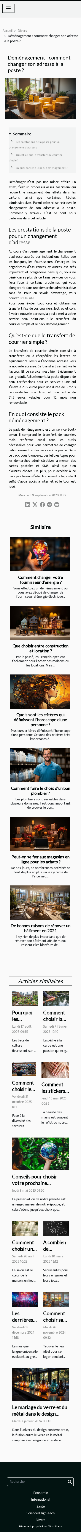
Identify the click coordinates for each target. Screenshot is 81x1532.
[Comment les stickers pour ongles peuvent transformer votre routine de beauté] (55, 1070)
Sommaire (22, 134)
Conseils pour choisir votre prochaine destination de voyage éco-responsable (36, 1186)
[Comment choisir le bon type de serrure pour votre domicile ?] (24, 1069)
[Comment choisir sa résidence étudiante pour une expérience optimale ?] (56, 1299)
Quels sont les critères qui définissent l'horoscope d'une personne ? (40, 719)
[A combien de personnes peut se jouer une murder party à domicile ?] (56, 1228)
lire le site (27, 298)
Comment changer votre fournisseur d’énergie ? (40, 580)
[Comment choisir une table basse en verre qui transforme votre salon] (25, 1228)
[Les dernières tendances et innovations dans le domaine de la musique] (25, 1299)
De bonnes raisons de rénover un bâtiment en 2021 (40, 928)
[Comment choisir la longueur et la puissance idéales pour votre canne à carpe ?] (56, 998)
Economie (40, 1492)
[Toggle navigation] (8, 8)
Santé (41, 1506)
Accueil (8, 31)
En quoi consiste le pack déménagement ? (42, 168)
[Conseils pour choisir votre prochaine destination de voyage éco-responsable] (40, 1154)
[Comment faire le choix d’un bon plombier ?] (40, 765)
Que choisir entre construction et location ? (40, 648)
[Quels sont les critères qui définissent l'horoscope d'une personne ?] (40, 691)
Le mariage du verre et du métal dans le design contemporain (39, 1413)
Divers (22, 31)
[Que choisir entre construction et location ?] (40, 623)
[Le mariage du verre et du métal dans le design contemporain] (40, 1384)
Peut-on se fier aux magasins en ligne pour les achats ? (40, 859)
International (40, 1499)
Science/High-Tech (41, 1513)
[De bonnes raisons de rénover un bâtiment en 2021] (40, 902)
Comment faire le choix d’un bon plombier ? (40, 791)
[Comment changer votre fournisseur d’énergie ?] (40, 554)
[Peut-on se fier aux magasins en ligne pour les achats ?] (40, 834)
